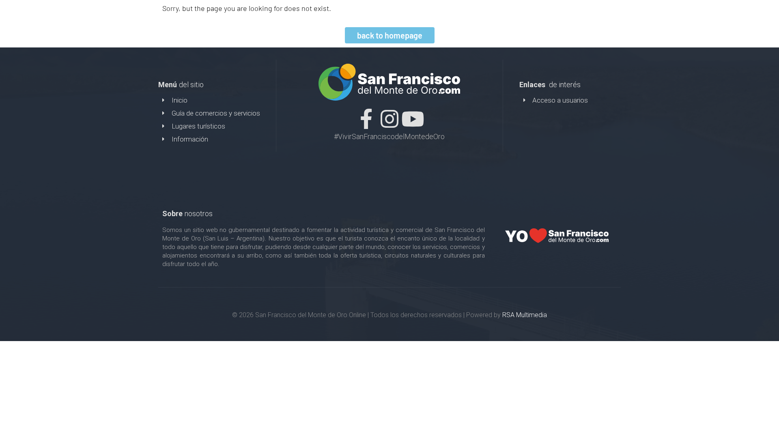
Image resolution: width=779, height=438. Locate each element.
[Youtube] (412, 119)
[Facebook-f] (366, 119)
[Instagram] (389, 119)
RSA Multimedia (524, 315)
